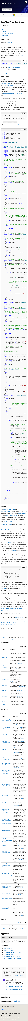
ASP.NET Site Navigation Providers (12, 956)
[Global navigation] (1, 15)
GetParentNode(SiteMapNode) (9, 625)
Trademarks (3, 1019)
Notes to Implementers (7, 33)
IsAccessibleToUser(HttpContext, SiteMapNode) (6, 886)
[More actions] (26, 18)
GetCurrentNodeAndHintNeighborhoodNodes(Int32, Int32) (6, 784)
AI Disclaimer (4, 1013)
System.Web (10, 42)
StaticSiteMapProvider (9, 509)
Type (18, 845)
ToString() (4, 911)
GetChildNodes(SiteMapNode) (9, 623)
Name (3, 672)
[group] (14, 63)
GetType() (4, 845)
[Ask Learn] (19, 18)
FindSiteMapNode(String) (18, 621)
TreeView (3, 588)
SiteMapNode (17, 652)
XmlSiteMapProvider (6, 511)
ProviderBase (16, 67)
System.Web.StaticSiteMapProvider (15, 73)
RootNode (4, 690)
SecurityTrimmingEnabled (4, 703)
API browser (11, 18)
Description (4, 657)
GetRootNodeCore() (6, 621)
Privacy (9, 1015)
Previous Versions (13, 1013)
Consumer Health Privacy (7, 1017)
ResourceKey (5, 685)
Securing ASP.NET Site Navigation (12, 958)
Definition (4, 28)
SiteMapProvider (5, 83)
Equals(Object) (5, 734)
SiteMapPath (21, 586)
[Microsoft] (14, 15)
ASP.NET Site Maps (8, 521)
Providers (9, 554)
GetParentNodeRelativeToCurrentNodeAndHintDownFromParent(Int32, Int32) (6, 810)
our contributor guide (17, 975)
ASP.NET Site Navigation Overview (12, 952)
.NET (6, 18)
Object (9, 67)
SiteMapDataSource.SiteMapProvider (12, 93)
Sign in (25, 15)
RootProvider (4, 528)
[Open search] (21, 15)
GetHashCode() (5, 795)
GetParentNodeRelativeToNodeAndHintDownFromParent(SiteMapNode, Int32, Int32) (6, 822)
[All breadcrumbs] (2, 18)
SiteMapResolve (21, 907)
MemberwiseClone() (6, 893)
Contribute (3, 1015)
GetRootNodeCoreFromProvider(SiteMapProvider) (7, 840)
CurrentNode (5, 652)
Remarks (4, 31)
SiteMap (23, 55)
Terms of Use (18, 1017)
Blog (19, 1013)
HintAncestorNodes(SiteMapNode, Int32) (6, 852)
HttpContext (15, 747)
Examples (4, 29)
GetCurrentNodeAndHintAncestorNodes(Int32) (6, 772)
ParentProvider (14, 528)
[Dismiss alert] (26, 2)
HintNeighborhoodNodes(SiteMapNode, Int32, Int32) (6, 865)
